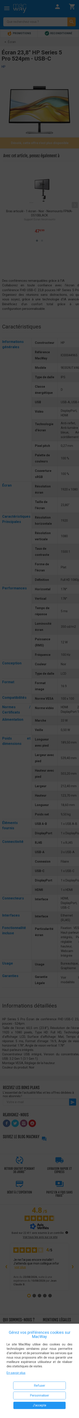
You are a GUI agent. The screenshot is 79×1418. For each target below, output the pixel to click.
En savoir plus (16, 1373)
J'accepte (39, 1405)
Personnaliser (39, 1395)
